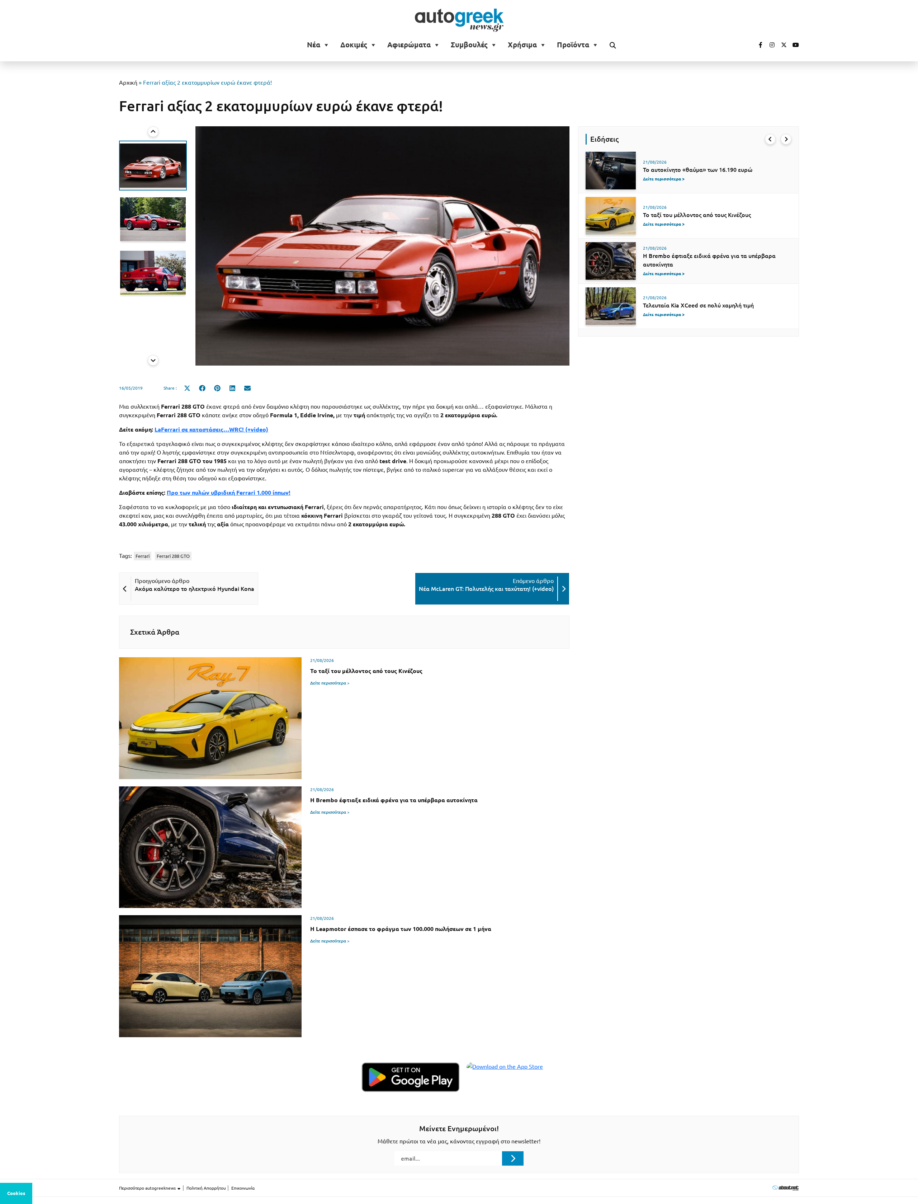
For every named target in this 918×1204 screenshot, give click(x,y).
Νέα (313, 45)
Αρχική (128, 82)
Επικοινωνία (243, 1188)
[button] (153, 166)
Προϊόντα (573, 45)
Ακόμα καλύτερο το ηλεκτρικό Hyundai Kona (194, 588)
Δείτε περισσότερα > (330, 683)
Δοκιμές (353, 45)
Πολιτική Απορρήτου (206, 1188)
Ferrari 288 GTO (173, 556)
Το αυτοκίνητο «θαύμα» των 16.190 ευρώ (697, 169)
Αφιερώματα (409, 45)
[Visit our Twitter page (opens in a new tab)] (781, 45)
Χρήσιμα (522, 45)
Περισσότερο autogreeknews (148, 1188)
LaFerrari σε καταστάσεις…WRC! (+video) (211, 429)
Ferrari (143, 556)
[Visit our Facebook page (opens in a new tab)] (757, 45)
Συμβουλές (469, 45)
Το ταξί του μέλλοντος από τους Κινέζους (697, 215)
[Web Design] (785, 1187)
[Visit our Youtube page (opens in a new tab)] (793, 45)
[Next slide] (153, 360)
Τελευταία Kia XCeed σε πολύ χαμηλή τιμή (698, 305)
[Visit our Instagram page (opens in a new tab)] (769, 45)
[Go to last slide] (153, 131)
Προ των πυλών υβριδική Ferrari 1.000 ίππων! (228, 492)
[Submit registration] (513, 1158)
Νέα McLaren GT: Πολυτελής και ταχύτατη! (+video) (486, 588)
